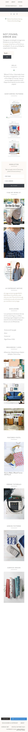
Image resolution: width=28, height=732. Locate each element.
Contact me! (7, 336)
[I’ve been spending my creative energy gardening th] (14, 626)
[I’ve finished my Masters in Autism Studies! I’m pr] (14, 659)
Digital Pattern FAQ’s (9, 339)
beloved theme (21, 730)
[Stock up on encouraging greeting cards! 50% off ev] (14, 692)
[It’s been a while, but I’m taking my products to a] (14, 675)
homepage (5, 44)
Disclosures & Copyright (10, 330)
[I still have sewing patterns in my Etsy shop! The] (14, 642)
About (5, 333)
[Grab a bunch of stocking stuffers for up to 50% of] (14, 708)
